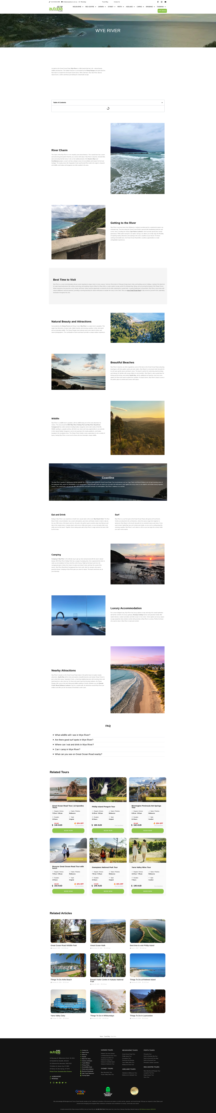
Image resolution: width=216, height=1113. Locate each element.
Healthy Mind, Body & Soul (156, 798)
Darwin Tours (107, 1050)
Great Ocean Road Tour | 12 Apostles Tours (68, 806)
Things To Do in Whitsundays (102, 1016)
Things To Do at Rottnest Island (143, 980)
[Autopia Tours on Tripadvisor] (66, 1082)
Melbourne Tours (130, 1050)
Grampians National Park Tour (105, 867)
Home (101, 1036)
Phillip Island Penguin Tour (103, 807)
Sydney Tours (107, 1068)
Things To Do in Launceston (141, 1016)
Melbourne (77, 7)
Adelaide (129, 7)
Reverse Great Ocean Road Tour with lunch (68, 867)
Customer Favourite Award (77, 798)
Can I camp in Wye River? (67, 749)
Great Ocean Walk (97, 945)
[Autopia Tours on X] (63, 1082)
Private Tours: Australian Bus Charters (61, 1071)
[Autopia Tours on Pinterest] (60, 1082)
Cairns (139, 7)
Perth (119, 7)
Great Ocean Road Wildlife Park (64, 945)
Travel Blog (107, 1036)
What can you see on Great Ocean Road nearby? (78, 754)
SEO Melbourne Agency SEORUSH (147, 1109)
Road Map (127, 1109)
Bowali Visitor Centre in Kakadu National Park (106, 981)
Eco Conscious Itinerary (76, 859)
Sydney (110, 7)
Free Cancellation (79, 825)
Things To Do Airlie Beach (61, 980)
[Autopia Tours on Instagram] (162, 2)
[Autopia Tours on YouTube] (166, 2)
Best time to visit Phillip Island (142, 945)
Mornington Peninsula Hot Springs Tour (146, 806)
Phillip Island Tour (109, 1109)
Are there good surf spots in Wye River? (74, 739)
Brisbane (149, 7)
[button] (162, 102)
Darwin (101, 7)
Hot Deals (162, 11)
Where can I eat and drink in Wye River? (74, 744)
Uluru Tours (117, 1109)
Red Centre (89, 7)
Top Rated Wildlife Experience (116, 798)
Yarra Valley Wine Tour (141, 867)
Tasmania (160, 7)
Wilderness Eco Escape (116, 859)
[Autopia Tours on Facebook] (158, 2)
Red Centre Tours (151, 1067)
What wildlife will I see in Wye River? (72, 735)
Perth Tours (149, 1050)
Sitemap (122, 1109)
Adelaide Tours (129, 1069)
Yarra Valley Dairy (58, 1016)
